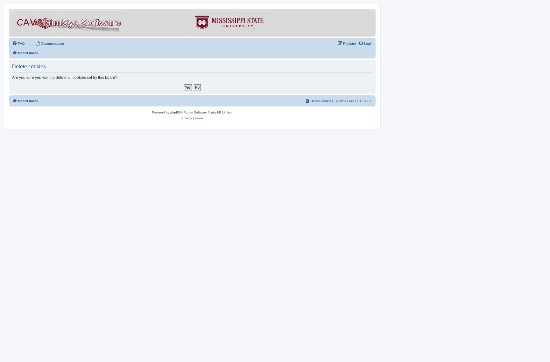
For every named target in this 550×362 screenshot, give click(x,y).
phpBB (175, 112)
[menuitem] (18, 43)
